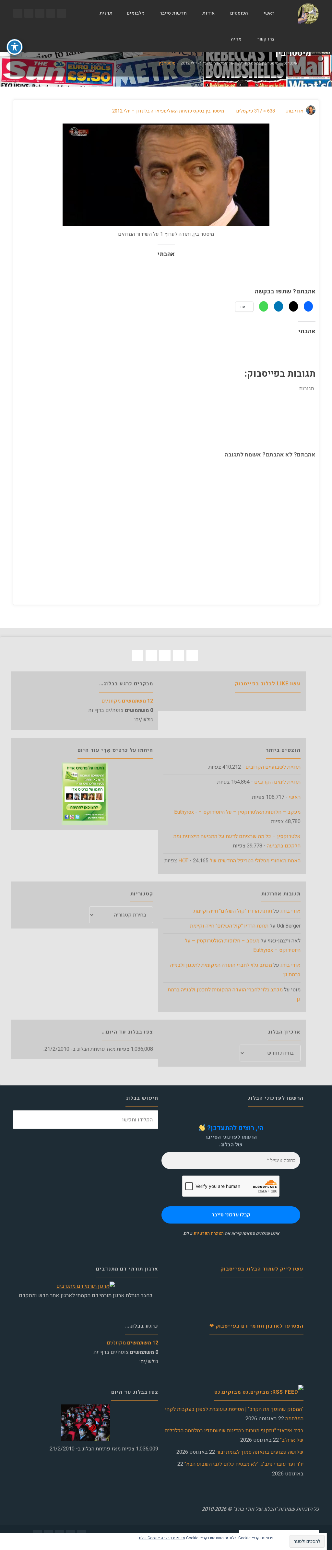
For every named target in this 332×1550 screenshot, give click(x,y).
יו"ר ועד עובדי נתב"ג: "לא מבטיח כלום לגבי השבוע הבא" (243, 1464)
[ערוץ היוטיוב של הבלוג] (39, 13)
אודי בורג (290, 911)
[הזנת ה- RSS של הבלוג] (17, 13)
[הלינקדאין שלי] (28, 13)
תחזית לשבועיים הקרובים (273, 767)
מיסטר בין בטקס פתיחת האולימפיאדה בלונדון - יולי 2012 (230, 63)
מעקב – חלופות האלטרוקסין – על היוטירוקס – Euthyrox (237, 812)
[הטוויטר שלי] (50, 13)
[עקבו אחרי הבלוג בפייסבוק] (61, 13)
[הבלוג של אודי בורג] (308, 13)
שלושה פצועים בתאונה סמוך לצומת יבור (259, 1452)
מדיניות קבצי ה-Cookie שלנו (162, 1538)
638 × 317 (264, 111)
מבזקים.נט (227, 1392)
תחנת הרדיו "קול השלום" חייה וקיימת (233, 911)
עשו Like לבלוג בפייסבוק (268, 684)
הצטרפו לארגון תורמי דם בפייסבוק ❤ (256, 1326)
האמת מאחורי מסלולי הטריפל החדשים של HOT (239, 861)
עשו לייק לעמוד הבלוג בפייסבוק (261, 1269)
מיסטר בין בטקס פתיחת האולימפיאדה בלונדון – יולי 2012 (168, 111)
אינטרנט (290, 63)
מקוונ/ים (127, 701)
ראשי (295, 797)
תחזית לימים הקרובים (277, 782)
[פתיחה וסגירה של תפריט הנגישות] (14, 47)
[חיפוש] (215, 39)
